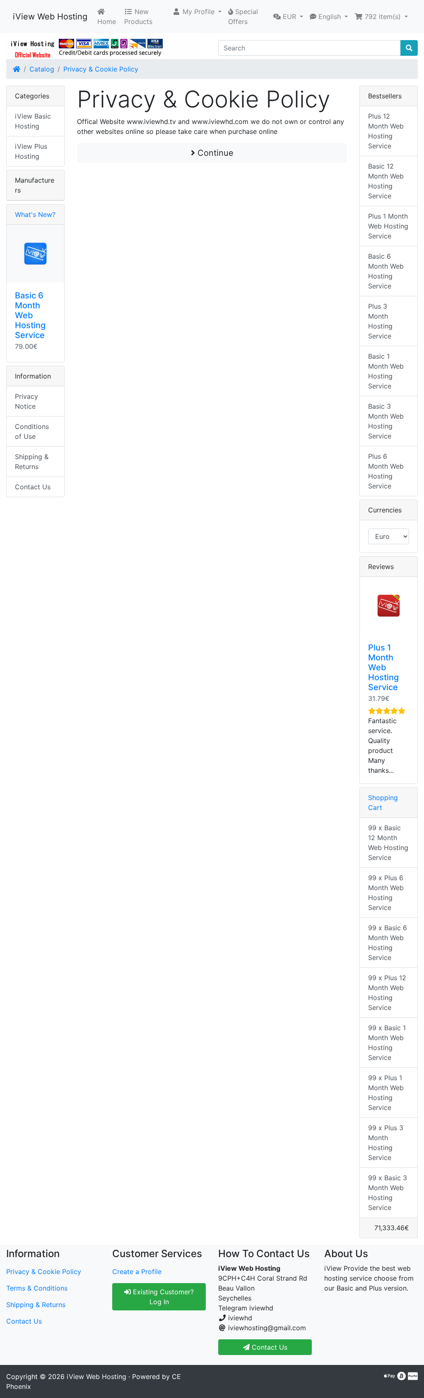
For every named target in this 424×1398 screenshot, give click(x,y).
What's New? (35, 214)
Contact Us (33, 487)
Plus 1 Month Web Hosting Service (388, 226)
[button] (197, 11)
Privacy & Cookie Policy (100, 69)
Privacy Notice (26, 401)
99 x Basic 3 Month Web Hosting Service (387, 1193)
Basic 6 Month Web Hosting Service (30, 315)
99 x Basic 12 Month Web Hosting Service (388, 843)
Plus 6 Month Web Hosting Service (386, 471)
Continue (214, 153)
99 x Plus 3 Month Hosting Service (385, 1143)
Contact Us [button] (268, 1347)
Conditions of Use (32, 431)
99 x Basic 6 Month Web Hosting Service (387, 943)
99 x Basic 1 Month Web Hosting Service (387, 1043)
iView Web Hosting (50, 16)
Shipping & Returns (31, 462)
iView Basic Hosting (33, 121)
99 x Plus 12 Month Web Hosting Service (387, 993)
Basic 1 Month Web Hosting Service (386, 371)
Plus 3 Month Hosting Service (380, 321)
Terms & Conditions (36, 1288)
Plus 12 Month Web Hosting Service (386, 131)
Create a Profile (136, 1271)
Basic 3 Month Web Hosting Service (386, 421)
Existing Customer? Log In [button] (162, 1297)
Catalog (41, 69)
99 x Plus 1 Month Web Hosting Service (386, 1093)
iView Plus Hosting (31, 151)
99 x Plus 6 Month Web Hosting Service (386, 893)
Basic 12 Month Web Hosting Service (386, 181)
